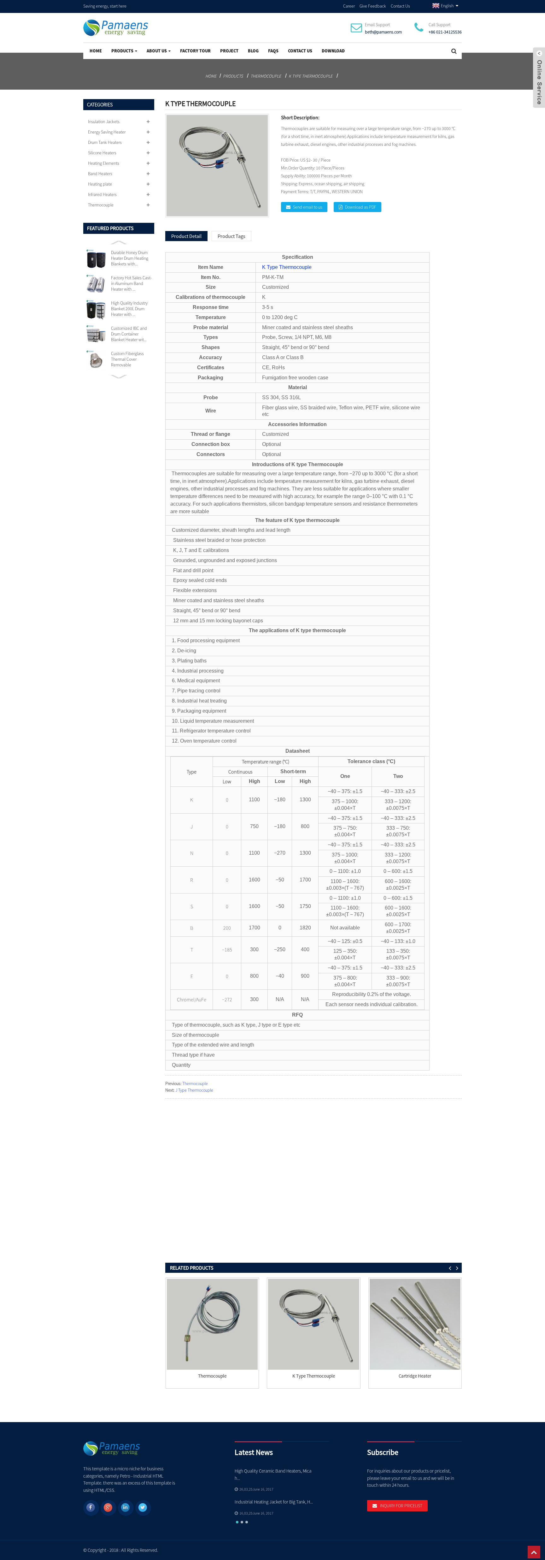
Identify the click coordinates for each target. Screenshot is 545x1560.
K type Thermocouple (310, 76)
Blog (253, 51)
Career (349, 6)
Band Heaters (100, 173)
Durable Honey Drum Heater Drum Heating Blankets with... (129, 258)
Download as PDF (360, 207)
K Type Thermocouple (287, 267)
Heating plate (100, 184)
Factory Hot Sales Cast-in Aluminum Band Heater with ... (131, 283)
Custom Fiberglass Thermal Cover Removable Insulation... (127, 359)
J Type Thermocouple (194, 1090)
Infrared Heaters (102, 194)
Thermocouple (265, 76)
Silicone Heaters (102, 153)
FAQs (273, 51)
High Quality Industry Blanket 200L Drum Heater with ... (129, 308)
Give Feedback (373, 6)
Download (333, 51)
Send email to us (307, 207)
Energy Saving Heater (107, 132)
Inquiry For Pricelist (401, 1506)
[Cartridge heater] (415, 1324)
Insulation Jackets (104, 121)
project (229, 51)
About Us (157, 51)
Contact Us (400, 6)
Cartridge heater (415, 1376)
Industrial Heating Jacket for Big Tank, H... (274, 1502)
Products (122, 51)
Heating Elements (103, 163)
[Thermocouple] (212, 1324)
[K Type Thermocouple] (313, 1324)
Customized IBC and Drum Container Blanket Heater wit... (129, 333)
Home (96, 51)
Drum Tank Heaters (105, 142)
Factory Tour (195, 51)
